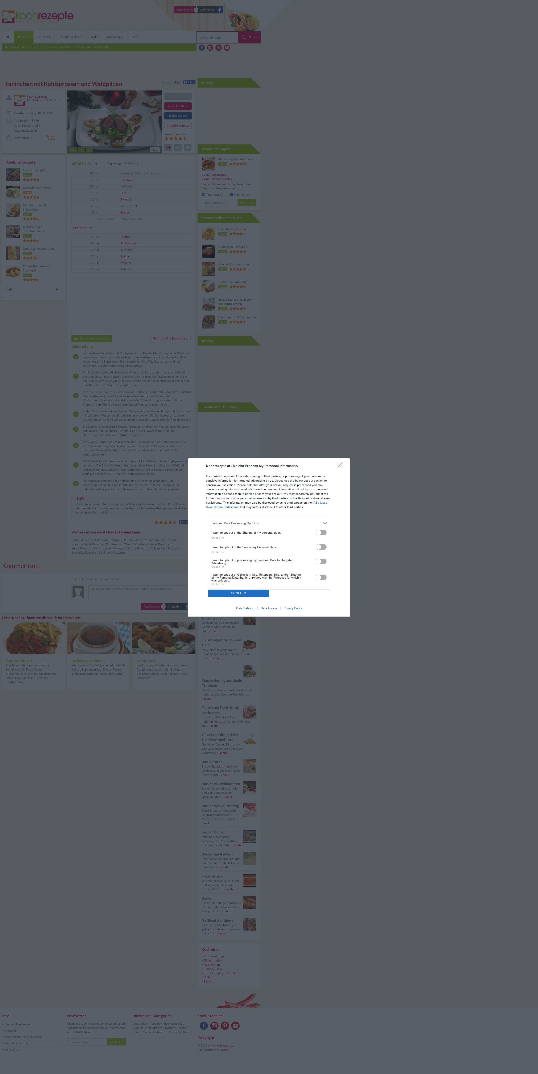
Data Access (269, 608)
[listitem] (269, 523)
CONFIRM (239, 593)
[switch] (321, 532)
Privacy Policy (293, 608)
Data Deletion (245, 608)
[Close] (342, 466)
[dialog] (269, 537)
